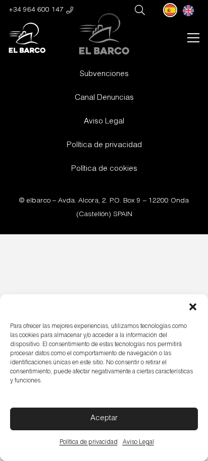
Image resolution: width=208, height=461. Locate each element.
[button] (193, 307)
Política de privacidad (89, 442)
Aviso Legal (138, 442)
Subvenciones (104, 74)
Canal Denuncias (104, 98)
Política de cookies (104, 169)
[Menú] (193, 37)
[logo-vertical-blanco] (27, 38)
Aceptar (104, 418)
